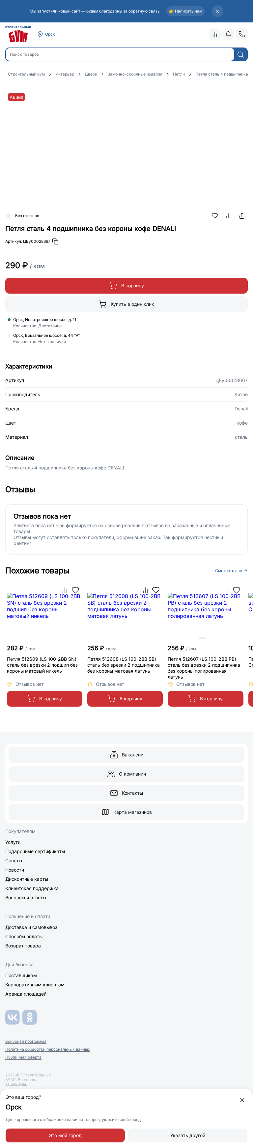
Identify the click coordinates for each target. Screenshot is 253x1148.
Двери (91, 74)
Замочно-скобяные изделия (135, 74)
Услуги (12, 842)
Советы (13, 860)
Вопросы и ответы (25, 897)
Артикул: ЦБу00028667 (27, 241)
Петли (179, 74)
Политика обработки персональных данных (47, 1049)
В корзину (132, 285)
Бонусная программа (25, 1041)
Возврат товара (23, 945)
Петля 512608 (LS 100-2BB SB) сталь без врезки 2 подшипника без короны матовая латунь (123, 665)
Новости (14, 870)
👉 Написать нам (185, 11)
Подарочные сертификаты (35, 851)
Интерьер (64, 74)
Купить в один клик (132, 304)
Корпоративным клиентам (35, 984)
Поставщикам (21, 975)
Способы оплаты (23, 936)
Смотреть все (228, 570)
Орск (50, 34)
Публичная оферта (23, 1057)
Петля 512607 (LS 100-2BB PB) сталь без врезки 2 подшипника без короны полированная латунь (204, 668)
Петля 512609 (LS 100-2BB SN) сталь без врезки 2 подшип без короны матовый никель (42, 665)
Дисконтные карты (26, 879)
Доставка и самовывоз (31, 927)
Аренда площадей (25, 994)
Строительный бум (26, 74)
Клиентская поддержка (32, 888)
